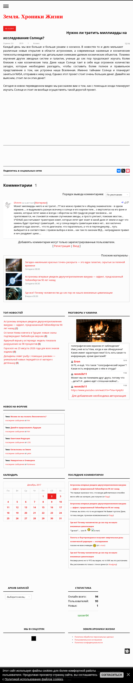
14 (34, 507)
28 (34, 518)
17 (60, 507)
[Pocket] (128, 171)
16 (51, 507)
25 (8, 518)
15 (43, 507)
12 (17, 507)
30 (51, 518)
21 (34, 512)
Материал (41, 202)
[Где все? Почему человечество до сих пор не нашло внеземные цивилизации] (14, 299)
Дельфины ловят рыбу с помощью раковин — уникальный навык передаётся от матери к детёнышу (29, 359)
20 (25, 512)
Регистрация (62, 246)
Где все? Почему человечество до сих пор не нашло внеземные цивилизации (69, 292)
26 (17, 518)
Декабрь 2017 (34, 484)
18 (8, 512)
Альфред (112, 564)
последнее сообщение (14, 420)
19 (17, 512)
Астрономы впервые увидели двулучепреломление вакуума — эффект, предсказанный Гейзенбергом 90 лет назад (33, 325)
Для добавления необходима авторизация (99, 396)
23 (51, 512)
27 (25, 518)
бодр (107, 497)
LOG (29, 442)
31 (60, 518)
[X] (123, 171)
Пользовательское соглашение (88, 639)
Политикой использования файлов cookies (34, 679)
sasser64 (83, 615)
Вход (76, 246)
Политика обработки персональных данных (94, 637)
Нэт (28, 420)
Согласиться (112, 675)
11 (8, 507)
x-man (102, 545)
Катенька (31, 464)
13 (25, 507)
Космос (36, 43)
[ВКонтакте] (119, 171)
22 (43, 512)
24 (60, 512)
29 (43, 518)
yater (29, 453)
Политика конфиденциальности (89, 642)
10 (60, 501)
